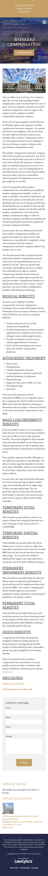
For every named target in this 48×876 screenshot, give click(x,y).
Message (9, 736)
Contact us (7, 672)
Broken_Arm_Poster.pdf (13, 684)
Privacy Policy (25, 868)
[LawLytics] (24, 861)
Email (8, 727)
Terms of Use (14, 868)
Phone (9, 717)
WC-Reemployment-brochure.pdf (17, 689)
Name (8, 708)
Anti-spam (34, 868)
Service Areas (14, 784)
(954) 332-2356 (25, 52)
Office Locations (17, 799)
